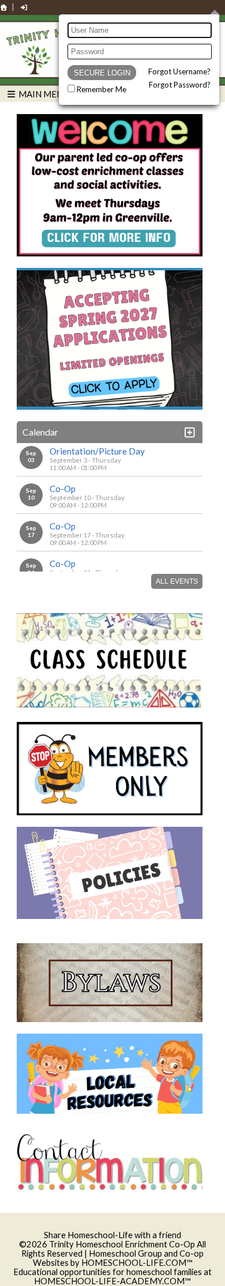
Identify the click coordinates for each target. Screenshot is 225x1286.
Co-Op (63, 488)
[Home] (4, 7)
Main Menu (43, 94)
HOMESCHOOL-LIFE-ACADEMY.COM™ (112, 1281)
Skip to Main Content (112, 1226)
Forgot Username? (179, 71)
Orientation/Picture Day (97, 451)
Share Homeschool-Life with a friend (112, 1235)
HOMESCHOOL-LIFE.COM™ (137, 1263)
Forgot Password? (180, 84)
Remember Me (101, 89)
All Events (177, 581)
